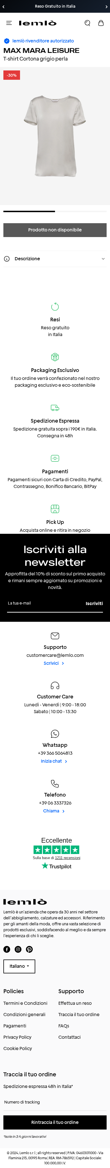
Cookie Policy (17, 1048)
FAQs (63, 1026)
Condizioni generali (24, 1014)
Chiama (51, 811)
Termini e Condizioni (25, 1003)
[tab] (29, 211)
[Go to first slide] (106, 6)
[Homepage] (37, 23)
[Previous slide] (3, 6)
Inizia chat (52, 761)
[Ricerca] (87, 23)
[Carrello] (101, 23)
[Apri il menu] (9, 23)
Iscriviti (94, 603)
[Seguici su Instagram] (18, 949)
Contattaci (69, 1037)
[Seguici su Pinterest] (29, 949)
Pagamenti (14, 1026)
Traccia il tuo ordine (79, 1014)
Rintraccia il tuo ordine (55, 1122)
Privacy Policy (17, 1037)
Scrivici (52, 663)
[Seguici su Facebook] (6, 949)
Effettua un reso (75, 1003)
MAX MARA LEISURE (41, 50)
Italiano (18, 966)
